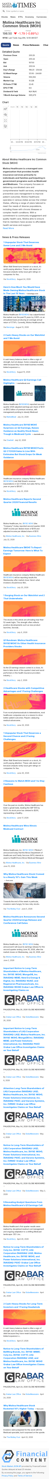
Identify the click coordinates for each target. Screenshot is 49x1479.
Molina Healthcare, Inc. (15, 536)
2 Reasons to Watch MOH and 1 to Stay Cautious (23, 782)
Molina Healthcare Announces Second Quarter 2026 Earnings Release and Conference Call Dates (24, 919)
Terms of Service (25, 1476)
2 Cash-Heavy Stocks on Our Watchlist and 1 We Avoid (24, 336)
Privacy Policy (7, 1476)
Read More (8, 228)
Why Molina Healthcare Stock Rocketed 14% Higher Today (23, 1407)
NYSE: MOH (28, 523)
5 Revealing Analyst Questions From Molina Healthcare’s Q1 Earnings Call (23, 1204)
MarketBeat (11, 417)
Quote (6, 45)
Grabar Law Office (13, 1017)
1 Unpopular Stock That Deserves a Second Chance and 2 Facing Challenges (22, 736)
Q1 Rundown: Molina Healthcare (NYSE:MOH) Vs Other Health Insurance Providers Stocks (24, 643)
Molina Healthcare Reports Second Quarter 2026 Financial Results (22, 500)
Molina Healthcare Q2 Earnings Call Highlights (22, 381)
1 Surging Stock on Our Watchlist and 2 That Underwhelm (24, 597)
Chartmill (10, 440)
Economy (29, 17)
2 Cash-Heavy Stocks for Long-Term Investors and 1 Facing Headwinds (23, 1305)
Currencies (41, 17)
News (13, 17)
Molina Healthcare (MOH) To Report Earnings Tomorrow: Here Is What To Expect (23, 550)
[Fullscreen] (5, 120)
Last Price (7, 31)
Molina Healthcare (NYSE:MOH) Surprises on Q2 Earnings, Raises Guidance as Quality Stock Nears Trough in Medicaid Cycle (23, 429)
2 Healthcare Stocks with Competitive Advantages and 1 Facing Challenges (23, 689)
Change (28, 31)
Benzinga (10, 327)
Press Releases (31, 45)
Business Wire (35, 536)
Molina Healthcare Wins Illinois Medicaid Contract (20, 827)
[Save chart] (5, 126)
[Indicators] (5, 108)
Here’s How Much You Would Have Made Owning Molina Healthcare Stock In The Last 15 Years (24, 290)
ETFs (20, 17)
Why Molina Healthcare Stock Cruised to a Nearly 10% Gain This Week (23, 877)
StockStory (11, 279)
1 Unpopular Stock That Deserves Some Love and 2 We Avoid (21, 244)
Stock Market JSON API (11, 1466)
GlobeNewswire (32, 1017)
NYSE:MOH (24, 315)
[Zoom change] (5, 114)
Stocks (4, 17)
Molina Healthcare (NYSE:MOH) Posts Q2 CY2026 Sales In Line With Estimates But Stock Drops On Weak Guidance (23, 453)
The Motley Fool (13, 909)
